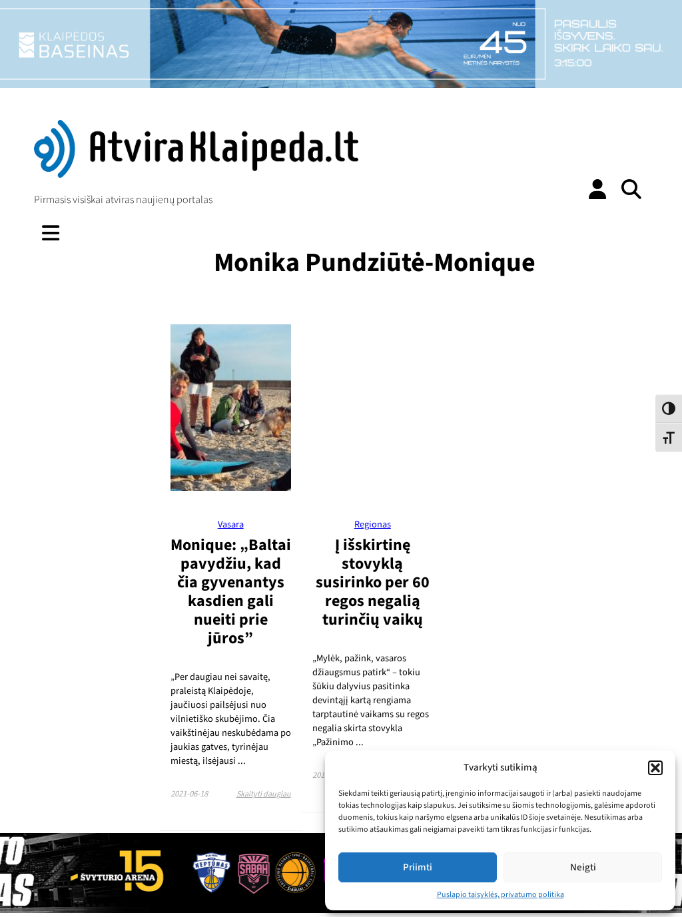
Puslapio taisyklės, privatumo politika (500, 894)
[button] (655, 767)
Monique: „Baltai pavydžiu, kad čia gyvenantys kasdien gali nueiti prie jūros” (230, 591)
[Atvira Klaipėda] (196, 174)
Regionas (372, 524)
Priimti (417, 867)
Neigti (583, 867)
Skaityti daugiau (263, 794)
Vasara (231, 524)
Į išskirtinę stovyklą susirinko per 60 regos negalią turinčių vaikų (373, 582)
